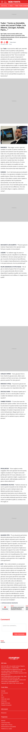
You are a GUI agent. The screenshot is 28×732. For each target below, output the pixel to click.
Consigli (3, 691)
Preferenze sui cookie (6, 728)
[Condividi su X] (7, 42)
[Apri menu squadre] (5, 2)
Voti (2, 695)
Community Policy (5, 722)
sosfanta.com (7, 669)
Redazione (3, 713)
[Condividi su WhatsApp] (2, 42)
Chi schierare (4, 693)
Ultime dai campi (5, 699)
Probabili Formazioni (6, 705)
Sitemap (3, 720)
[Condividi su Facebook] (4, 42)
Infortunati (4, 701)
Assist (2, 697)
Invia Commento (19, 634)
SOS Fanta (4, 6)
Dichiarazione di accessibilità (8, 726)
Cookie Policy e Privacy (6, 724)
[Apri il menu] (2, 2)
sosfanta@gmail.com (13, 681)
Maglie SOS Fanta (5, 703)
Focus (11, 5)
